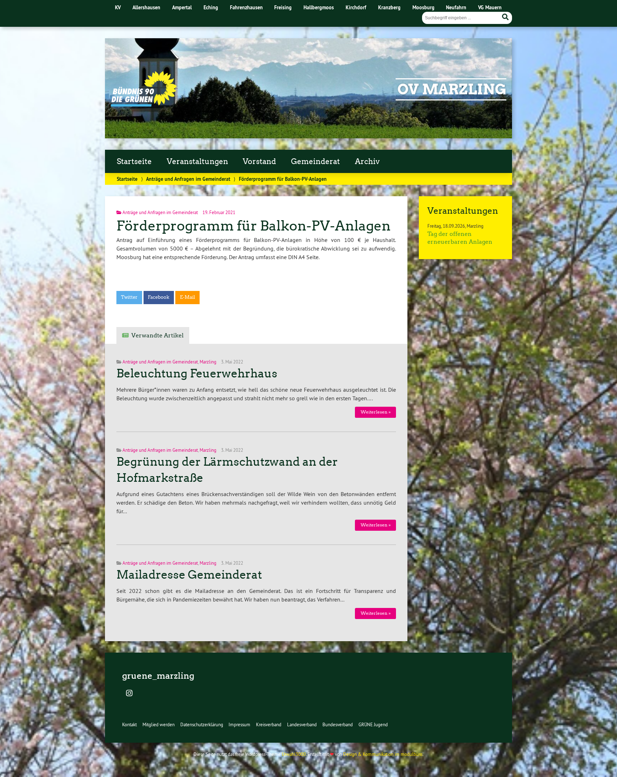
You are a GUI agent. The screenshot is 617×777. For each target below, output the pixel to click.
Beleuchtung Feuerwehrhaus (196, 373)
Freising (283, 7)
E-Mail (187, 297)
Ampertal (182, 7)
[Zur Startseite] (144, 104)
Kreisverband (268, 724)
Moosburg (423, 7)
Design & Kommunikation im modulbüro (382, 754)
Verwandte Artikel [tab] (157, 335)
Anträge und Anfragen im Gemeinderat (188, 178)
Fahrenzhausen (246, 7)
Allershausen (146, 7)
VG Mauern (490, 7)
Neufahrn (456, 7)
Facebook (158, 297)
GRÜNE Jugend (373, 724)
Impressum (239, 724)
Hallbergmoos (319, 7)
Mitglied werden (158, 724)
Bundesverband (337, 724)
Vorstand (259, 161)
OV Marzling (451, 89)
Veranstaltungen (197, 161)
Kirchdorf (356, 7)
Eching (211, 7)
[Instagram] (129, 693)
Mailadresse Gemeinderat (189, 575)
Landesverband (302, 724)
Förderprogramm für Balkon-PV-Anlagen (253, 225)
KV (118, 7)
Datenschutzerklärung (201, 724)
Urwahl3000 (294, 754)
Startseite (134, 161)
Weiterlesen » (376, 412)
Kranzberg (389, 7)
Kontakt (129, 724)
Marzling (208, 362)
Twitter (129, 297)
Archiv (367, 161)
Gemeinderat (315, 161)
